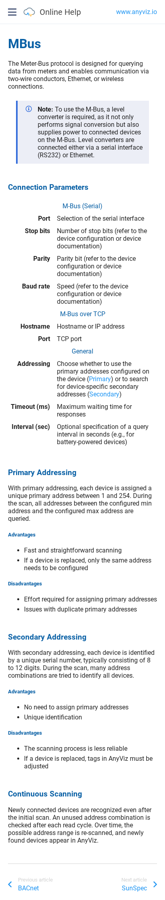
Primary (100, 379)
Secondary (104, 394)
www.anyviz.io (136, 12)
